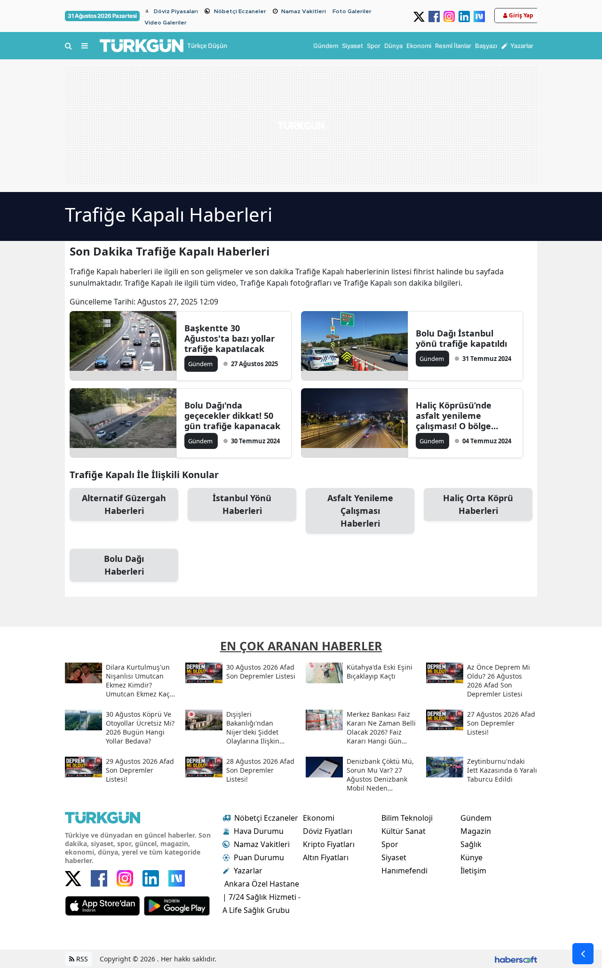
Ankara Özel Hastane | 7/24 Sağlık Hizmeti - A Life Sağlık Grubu (261, 897)
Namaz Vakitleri (303, 11)
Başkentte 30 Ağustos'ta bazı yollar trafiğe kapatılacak (229, 338)
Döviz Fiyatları (327, 831)
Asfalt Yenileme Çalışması (360, 510)
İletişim (473, 870)
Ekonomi (318, 818)
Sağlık (471, 844)
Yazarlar (248, 870)
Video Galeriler (165, 22)
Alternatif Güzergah (124, 504)
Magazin (475, 831)
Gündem (475, 818)
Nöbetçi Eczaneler (240, 11)
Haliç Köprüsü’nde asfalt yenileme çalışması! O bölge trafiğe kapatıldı (453, 415)
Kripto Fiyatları (329, 844)
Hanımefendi (404, 870)
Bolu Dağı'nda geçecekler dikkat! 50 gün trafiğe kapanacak (232, 415)
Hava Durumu (259, 831)
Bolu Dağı (124, 565)
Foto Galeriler (352, 11)
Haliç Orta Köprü (478, 504)
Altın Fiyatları (326, 857)
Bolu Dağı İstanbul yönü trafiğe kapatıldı (461, 338)
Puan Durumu (259, 857)
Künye (471, 857)
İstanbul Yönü (242, 504)
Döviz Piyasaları (176, 11)
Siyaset (393, 857)
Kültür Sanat (403, 831)
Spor (389, 844)
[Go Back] (583, 953)
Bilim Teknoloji (407, 818)
